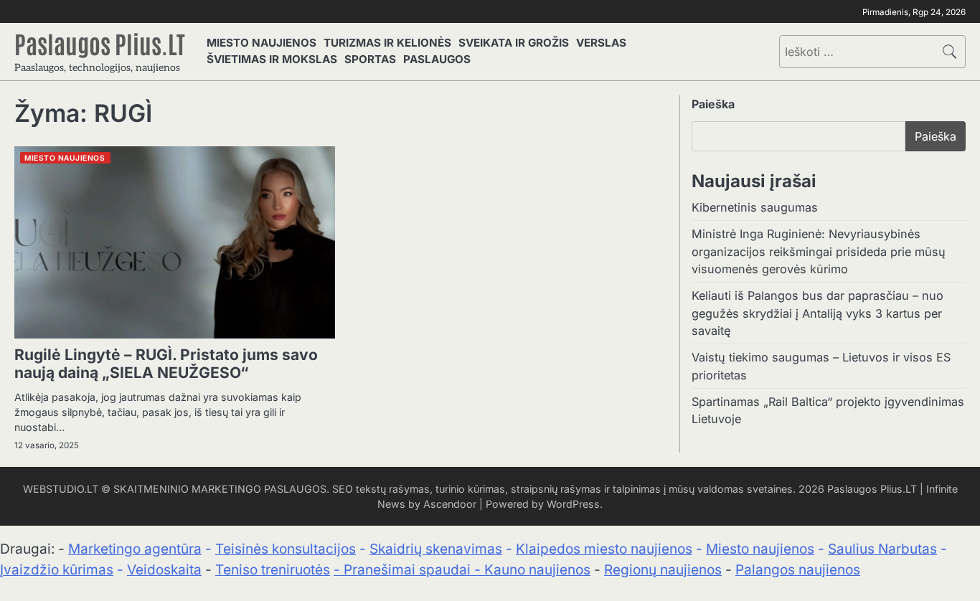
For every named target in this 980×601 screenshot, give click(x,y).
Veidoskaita (164, 570)
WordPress (573, 504)
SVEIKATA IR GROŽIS (513, 42)
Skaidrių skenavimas (435, 549)
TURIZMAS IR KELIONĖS (387, 42)
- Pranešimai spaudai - (409, 570)
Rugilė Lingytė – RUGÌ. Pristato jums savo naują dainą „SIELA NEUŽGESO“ (166, 364)
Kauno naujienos (537, 570)
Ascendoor (449, 504)
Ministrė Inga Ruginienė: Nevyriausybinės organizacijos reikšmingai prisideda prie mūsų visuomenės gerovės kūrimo (819, 251)
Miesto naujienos (760, 549)
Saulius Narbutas (882, 549)
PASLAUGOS (437, 59)
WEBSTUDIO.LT (60, 489)
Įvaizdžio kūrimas (56, 570)
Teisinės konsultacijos (285, 549)
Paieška (713, 104)
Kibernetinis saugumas (755, 207)
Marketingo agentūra (135, 549)
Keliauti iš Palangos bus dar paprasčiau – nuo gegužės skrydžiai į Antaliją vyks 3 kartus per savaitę (817, 313)
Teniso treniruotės (272, 570)
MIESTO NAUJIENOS (261, 42)
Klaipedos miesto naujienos (604, 549)
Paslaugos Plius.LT (99, 43)
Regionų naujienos (663, 570)
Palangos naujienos (797, 570)
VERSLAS (601, 42)
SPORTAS (370, 59)
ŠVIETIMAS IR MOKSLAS (272, 59)
